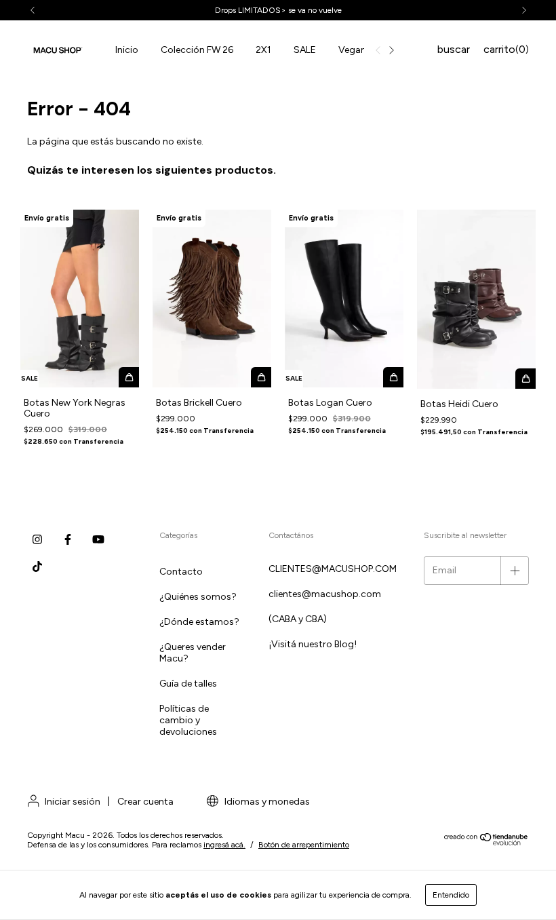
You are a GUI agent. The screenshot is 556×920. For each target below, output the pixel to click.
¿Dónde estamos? (199, 622)
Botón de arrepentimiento (303, 844)
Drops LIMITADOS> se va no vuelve (278, 10)
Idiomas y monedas (266, 801)
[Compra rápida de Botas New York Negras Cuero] (129, 377)
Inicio (126, 50)
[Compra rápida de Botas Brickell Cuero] (261, 377)
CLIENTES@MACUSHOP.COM (333, 569)
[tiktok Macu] (37, 566)
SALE (305, 50)
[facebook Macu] (68, 539)
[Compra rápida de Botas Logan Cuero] (393, 377)
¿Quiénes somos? (198, 596)
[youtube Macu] (98, 539)
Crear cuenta (145, 801)
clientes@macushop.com (325, 594)
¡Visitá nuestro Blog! (313, 644)
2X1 (263, 50)
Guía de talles (188, 683)
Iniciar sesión (72, 801)
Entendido (451, 895)
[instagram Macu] (37, 539)
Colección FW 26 (197, 50)
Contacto (181, 571)
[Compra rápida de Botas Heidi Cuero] (525, 378)
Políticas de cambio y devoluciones (188, 720)
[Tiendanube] (486, 842)
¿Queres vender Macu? (192, 652)
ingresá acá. (224, 844)
